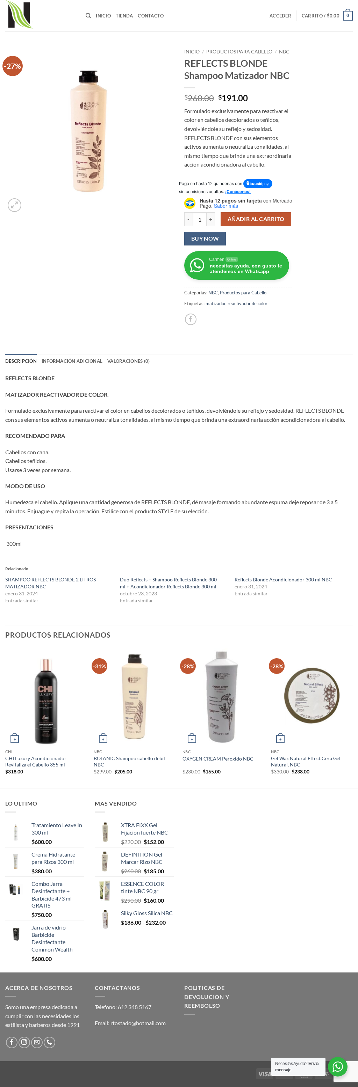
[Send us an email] (37, 1042)
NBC (284, 51)
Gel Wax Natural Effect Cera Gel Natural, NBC (306, 761)
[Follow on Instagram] (24, 1042)
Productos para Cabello (239, 51)
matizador (215, 303)
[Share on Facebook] (190, 319)
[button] (280, 15)
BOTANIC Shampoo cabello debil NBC (129, 761)
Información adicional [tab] (72, 361)
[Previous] (5, 717)
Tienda (124, 16)
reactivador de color (247, 303)
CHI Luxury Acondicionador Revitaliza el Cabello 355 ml (35, 761)
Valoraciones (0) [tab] (128, 361)
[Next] (352, 717)
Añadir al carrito (256, 219)
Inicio (103, 16)
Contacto (151, 16)
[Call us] (49, 1042)
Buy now (205, 238)
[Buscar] (88, 15)
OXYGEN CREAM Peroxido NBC (217, 759)
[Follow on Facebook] (11, 1042)
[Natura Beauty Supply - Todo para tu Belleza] (40, 15)
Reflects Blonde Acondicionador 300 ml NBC (283, 579)
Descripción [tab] (21, 361)
